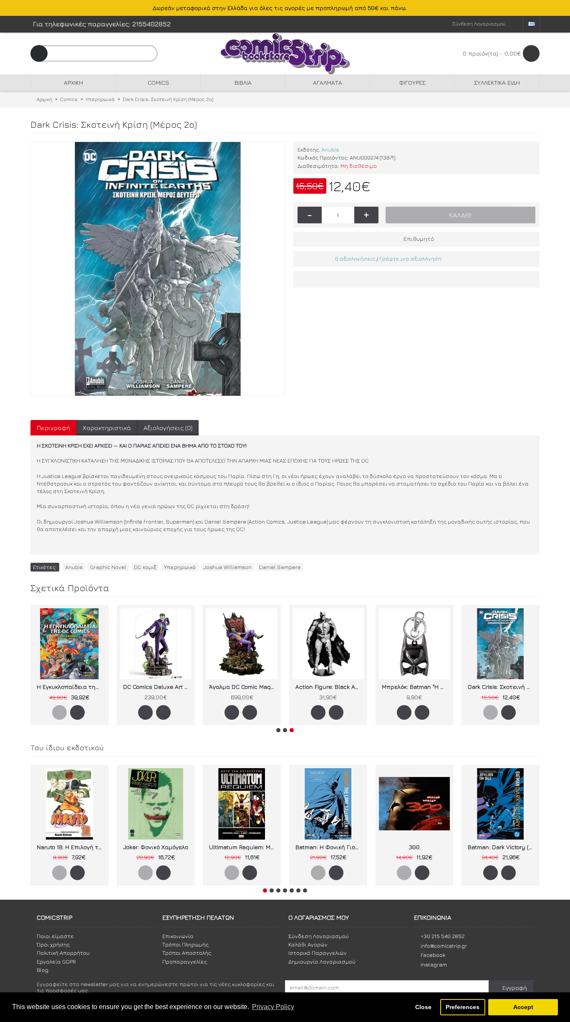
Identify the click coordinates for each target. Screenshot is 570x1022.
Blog (42, 969)
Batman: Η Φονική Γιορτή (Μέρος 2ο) (329, 846)
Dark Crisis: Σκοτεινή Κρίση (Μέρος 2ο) (502, 686)
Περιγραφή (53, 427)
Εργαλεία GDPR (56, 961)
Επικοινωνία (178, 936)
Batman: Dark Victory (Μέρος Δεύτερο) (502, 846)
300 (414, 846)
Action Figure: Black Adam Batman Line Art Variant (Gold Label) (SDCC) (329, 686)
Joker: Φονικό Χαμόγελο (155, 846)
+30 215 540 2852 (442, 936)
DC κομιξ (145, 567)
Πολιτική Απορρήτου (63, 952)
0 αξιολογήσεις (355, 258)
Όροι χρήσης (53, 944)
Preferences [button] (462, 1007)
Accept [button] (523, 1007)
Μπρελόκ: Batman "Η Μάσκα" (416, 686)
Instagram (434, 964)
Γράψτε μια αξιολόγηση (410, 258)
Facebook (433, 954)
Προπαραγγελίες (184, 961)
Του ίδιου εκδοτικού (67, 747)
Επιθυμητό (419, 238)
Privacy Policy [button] (273, 1006)
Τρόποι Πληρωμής (185, 944)
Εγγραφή (514, 987)
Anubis (330, 149)
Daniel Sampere (280, 567)
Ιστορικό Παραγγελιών (317, 952)
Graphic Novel (108, 567)
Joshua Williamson (227, 567)
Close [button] (423, 1007)
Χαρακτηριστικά (107, 427)
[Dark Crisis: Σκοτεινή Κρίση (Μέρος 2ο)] (157, 269)
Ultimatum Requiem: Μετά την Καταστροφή (243, 846)
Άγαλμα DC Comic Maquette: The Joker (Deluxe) (243, 686)
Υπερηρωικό (180, 567)
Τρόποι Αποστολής (186, 952)
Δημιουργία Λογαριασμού (322, 961)
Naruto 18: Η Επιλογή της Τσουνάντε (71, 846)
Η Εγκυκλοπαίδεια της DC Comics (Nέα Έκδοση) (71, 686)
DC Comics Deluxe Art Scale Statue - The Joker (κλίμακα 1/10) (157, 686)
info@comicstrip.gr (444, 945)
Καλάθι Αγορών (308, 944)
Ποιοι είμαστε (55, 936)
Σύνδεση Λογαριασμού (318, 936)
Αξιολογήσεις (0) (168, 427)
